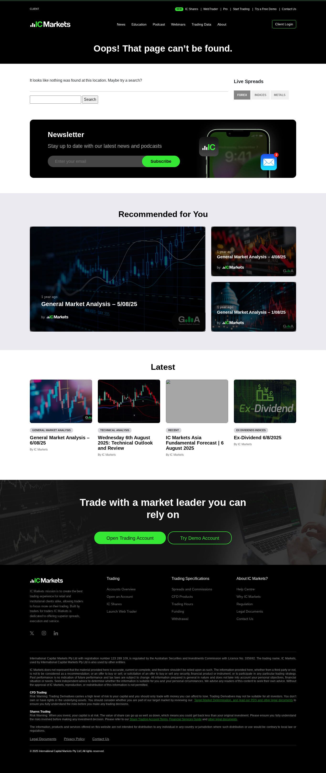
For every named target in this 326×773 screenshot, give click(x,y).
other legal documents (222, 719)
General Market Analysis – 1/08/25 (251, 312)
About (221, 24)
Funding (178, 611)
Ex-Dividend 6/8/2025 (257, 437)
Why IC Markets (249, 596)
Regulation (245, 604)
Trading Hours (182, 604)
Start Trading (241, 9)
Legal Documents (250, 611)
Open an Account (120, 596)
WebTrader (210, 9)
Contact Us (289, 9)
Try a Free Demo (266, 9)
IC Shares (187, 9)
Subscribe (161, 161)
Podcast (159, 24)
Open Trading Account (130, 538)
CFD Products (182, 596)
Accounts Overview (121, 589)
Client (34, 8)
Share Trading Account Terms (149, 719)
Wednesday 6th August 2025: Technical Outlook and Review (125, 443)
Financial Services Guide (185, 719)
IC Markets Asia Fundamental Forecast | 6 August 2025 (195, 443)
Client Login (284, 24)
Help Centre (246, 589)
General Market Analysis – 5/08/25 (89, 304)
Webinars (178, 24)
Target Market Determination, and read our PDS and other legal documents (243, 700)
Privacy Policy (74, 739)
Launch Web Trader (122, 611)
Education (139, 24)
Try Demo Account (199, 538)
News (121, 24)
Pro (225, 9)
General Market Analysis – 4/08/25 (251, 256)
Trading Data (201, 24)
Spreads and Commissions (192, 589)
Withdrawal (180, 619)
